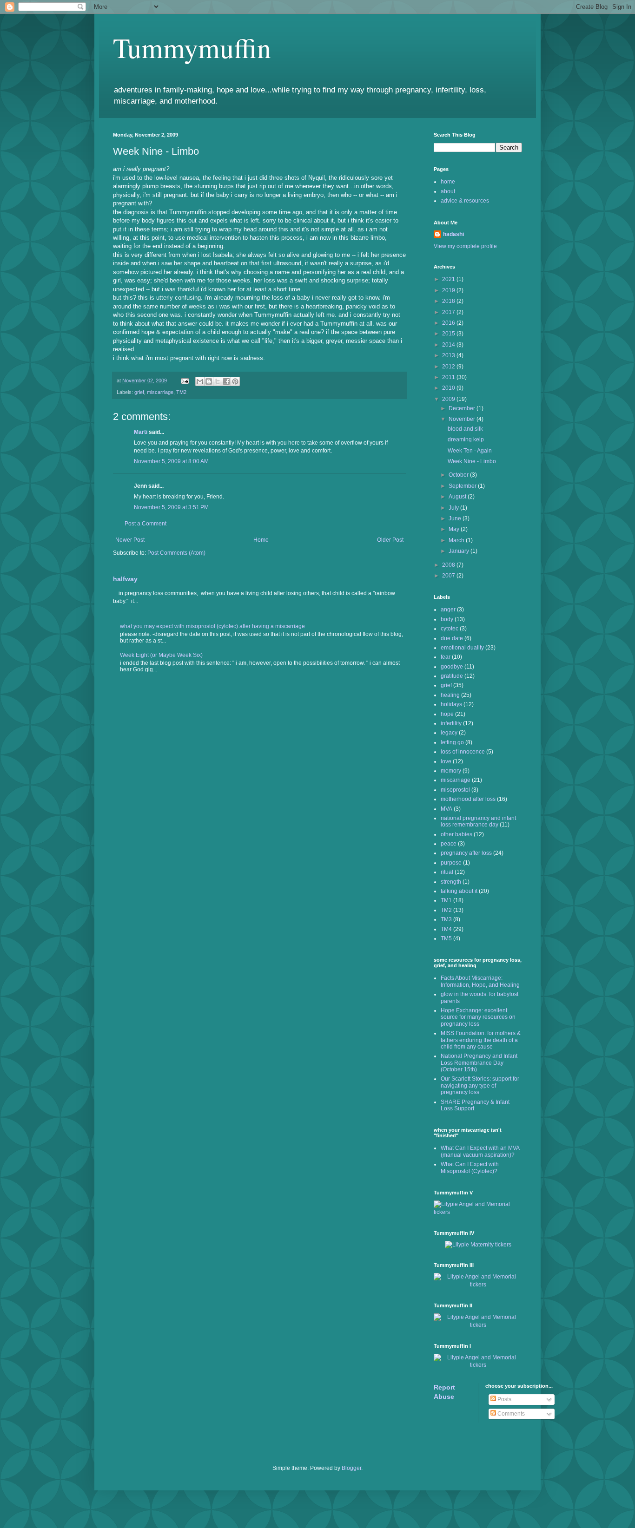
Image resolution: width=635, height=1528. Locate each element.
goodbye (452, 666)
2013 (449, 355)
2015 (449, 333)
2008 (449, 565)
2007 (449, 575)
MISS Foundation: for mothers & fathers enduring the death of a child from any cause (481, 1040)
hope (447, 714)
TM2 (181, 392)
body (447, 619)
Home (261, 540)
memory (451, 770)
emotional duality (462, 647)
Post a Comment (145, 523)
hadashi (453, 234)
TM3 (446, 919)
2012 (449, 366)
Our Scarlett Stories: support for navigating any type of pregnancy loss (480, 1085)
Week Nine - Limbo (472, 461)
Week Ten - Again (470, 450)
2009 (449, 399)
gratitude (452, 676)
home (448, 181)
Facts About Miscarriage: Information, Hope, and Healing (480, 981)
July (454, 508)
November (462, 419)
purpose (451, 862)
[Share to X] (217, 381)
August (458, 496)
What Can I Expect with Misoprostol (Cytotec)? (470, 1167)
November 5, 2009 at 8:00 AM (171, 461)
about (448, 191)
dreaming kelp (466, 439)
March (457, 540)
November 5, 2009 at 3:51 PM (171, 507)
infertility (451, 723)
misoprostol (455, 790)
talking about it (459, 891)
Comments (510, 1413)
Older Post (390, 540)
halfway (125, 579)
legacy (449, 732)
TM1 (446, 900)
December (462, 408)
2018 (449, 301)
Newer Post (130, 540)
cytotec (449, 628)
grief (139, 392)
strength (451, 882)
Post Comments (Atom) (176, 553)
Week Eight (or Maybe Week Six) (161, 655)
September (463, 486)
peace (448, 843)
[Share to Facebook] (226, 381)
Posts (503, 1399)
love (446, 761)
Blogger (351, 1468)
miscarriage (160, 392)
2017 (449, 312)
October (459, 475)
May (455, 529)
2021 (449, 279)
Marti (140, 432)
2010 (449, 388)
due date (452, 638)
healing (450, 695)
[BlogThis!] (208, 381)
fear (445, 657)
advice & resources (465, 200)
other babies (456, 834)
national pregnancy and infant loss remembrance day (478, 821)
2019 (449, 290)
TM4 (446, 929)
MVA (446, 809)
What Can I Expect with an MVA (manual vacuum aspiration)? (480, 1151)
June (456, 518)
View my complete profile (465, 246)
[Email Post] (185, 380)
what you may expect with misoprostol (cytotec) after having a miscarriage (212, 626)
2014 (449, 344)
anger (448, 609)
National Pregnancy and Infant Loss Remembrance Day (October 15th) (479, 1063)
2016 (449, 323)
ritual (447, 872)
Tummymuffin (192, 47)
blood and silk (465, 429)
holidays (451, 704)
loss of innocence (463, 751)
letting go (452, 742)
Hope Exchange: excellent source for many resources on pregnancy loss (478, 1017)
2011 (449, 377)
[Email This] (200, 381)
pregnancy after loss (466, 853)
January (459, 551)
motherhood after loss (468, 799)
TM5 (446, 938)
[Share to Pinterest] (235, 381)
